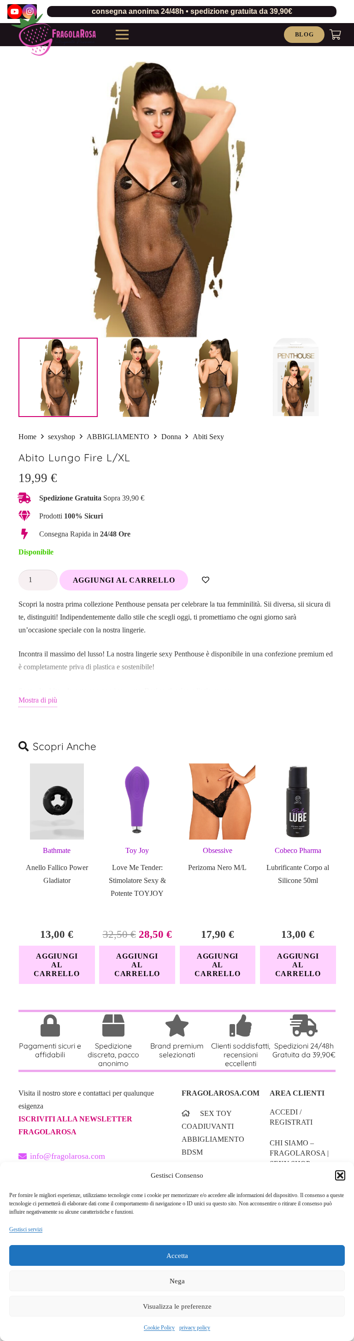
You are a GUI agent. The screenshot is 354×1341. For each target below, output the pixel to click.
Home (27, 437)
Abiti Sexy (208, 437)
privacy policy (194, 1327)
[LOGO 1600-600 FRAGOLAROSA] (53, 35)
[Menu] (122, 34)
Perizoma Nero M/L (217, 867)
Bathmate (57, 850)
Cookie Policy (159, 1327)
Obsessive (217, 850)
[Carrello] (335, 34)
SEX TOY (216, 1113)
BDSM (192, 1152)
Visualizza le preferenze (177, 1306)
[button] (340, 1175)
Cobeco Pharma (298, 850)
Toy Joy (137, 850)
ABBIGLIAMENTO (118, 437)
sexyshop (61, 437)
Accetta (177, 1255)
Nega (177, 1281)
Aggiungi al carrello (124, 580)
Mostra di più (37, 700)
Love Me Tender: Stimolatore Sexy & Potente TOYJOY (137, 880)
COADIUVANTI (208, 1126)
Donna (171, 437)
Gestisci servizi (25, 1229)
